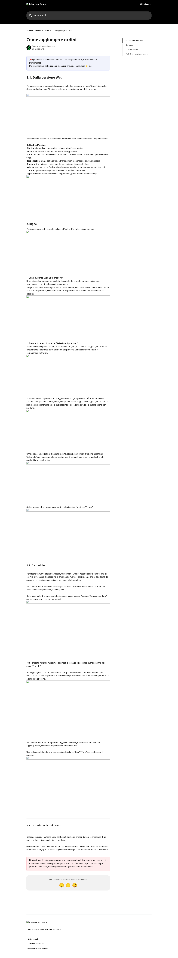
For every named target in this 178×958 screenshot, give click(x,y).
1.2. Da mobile (132, 50)
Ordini (46, 30)
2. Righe (129, 45)
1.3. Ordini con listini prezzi (137, 54)
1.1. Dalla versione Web (134, 41)
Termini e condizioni (35, 944)
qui (90, 66)
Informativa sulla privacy (37, 949)
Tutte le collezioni (33, 30)
